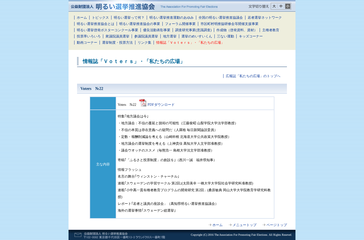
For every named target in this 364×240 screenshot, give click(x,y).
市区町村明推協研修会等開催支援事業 (229, 24)
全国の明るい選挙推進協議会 (220, 18)
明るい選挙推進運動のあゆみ (171, 18)
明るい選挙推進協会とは (95, 24)
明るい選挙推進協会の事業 (139, 24)
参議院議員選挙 (146, 36)
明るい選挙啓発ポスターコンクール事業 (107, 30)
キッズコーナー (251, 36)
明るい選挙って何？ (129, 18)
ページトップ (276, 225)
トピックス (100, 18)
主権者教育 (270, 30)
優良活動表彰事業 (156, 30)
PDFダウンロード (161, 105)
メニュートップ (245, 225)
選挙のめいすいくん (196, 36)
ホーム (82, 18)
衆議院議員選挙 (117, 36)
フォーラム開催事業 (180, 24)
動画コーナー (87, 43)
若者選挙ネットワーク (265, 18)
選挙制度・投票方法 (117, 43)
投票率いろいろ (89, 36)
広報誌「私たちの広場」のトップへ (253, 76)
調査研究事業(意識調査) (193, 30)
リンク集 (144, 43)
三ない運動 (225, 36)
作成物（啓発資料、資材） (236, 30)
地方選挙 (170, 36)
